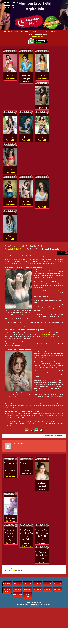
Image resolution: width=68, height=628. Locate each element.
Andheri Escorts (27, 583)
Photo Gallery (33, 604)
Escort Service (53, 435)
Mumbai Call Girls (7, 583)
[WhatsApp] (36, 430)
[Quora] (41, 430)
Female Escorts (57, 589)
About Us (22, 604)
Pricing (38, 604)
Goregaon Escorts (17, 594)
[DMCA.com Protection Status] (34, 606)
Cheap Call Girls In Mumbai (15, 249)
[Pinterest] (31, 430)
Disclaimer (39, 602)
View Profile (10, 79)
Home (18, 604)
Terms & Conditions (31, 602)
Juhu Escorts (17, 583)
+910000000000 (37, 36)
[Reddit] (27, 430)
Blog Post (43, 604)
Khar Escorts (37, 589)
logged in (12, 570)
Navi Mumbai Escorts (7, 590)
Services (27, 604)
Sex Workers (27, 589)
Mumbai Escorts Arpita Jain (12, 4)
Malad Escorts (47, 589)
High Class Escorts (27, 595)
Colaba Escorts (47, 583)
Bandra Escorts (37, 583)
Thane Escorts (57, 583)
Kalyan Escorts (17, 589)
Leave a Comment (60, 435)
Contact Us (48, 604)
